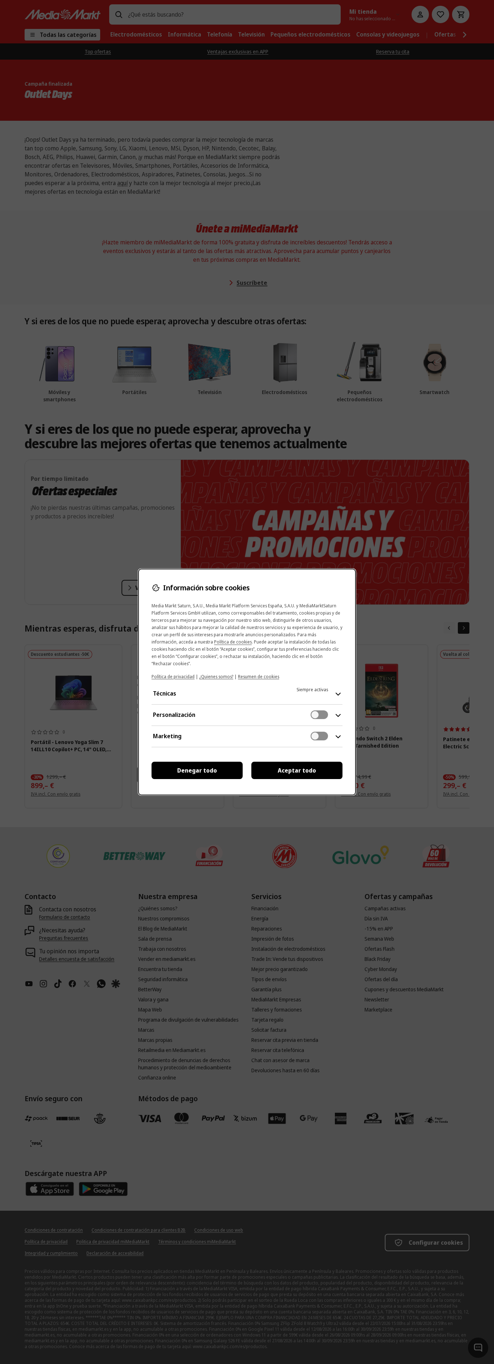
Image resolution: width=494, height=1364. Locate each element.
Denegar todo (197, 770)
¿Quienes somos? (216, 677)
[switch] (319, 714)
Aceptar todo (297, 770)
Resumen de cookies (258, 677)
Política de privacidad (173, 677)
